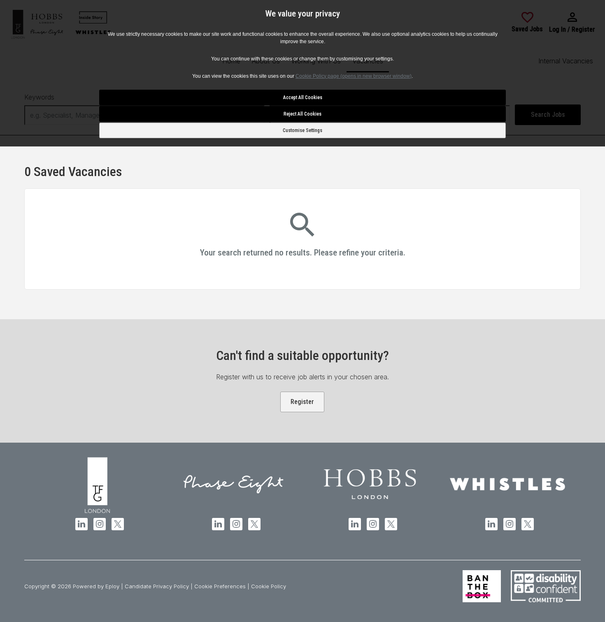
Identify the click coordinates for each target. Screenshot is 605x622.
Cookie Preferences (220, 586)
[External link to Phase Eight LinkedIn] (218, 524)
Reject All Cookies (302, 114)
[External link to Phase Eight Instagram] (236, 524)
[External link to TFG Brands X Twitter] (118, 524)
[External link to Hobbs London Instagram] (373, 524)
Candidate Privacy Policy (157, 586)
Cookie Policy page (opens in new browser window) (354, 76)
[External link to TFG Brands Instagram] (99, 524)
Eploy (112, 586)
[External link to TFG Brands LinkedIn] (81, 524)
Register (302, 402)
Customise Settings (302, 130)
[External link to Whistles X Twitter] (527, 524)
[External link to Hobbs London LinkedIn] (355, 524)
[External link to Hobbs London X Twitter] (391, 524)
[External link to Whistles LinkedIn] (491, 524)
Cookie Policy (268, 586)
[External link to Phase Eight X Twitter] (254, 524)
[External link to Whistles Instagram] (509, 524)
